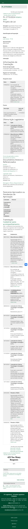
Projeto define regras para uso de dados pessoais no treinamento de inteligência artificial (12, 474)
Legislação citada (7, 174)
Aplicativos (14, 523)
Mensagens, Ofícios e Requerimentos (12, 183)
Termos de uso (14, 520)
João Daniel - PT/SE (8, 39)
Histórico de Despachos (9, 171)
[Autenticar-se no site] (26, 512)
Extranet (14, 526)
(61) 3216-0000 (18, 507)
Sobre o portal (14, 517)
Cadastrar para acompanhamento (12, 13)
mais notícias (20, 480)
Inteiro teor (17, 102)
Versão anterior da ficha (9, 15)
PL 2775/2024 (7, 7)
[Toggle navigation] (3, 1)
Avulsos (5, 164)
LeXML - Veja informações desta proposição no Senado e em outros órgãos (12, 487)
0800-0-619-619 (14, 505)
